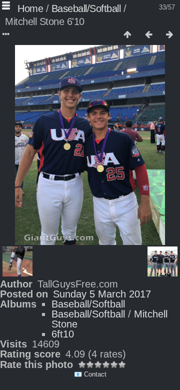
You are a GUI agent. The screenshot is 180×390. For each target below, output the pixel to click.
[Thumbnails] (127, 35)
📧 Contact (90, 374)
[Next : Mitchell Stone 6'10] (169, 35)
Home (30, 8)
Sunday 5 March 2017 (102, 294)
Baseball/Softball (86, 8)
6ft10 (63, 334)
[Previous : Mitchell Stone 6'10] (148, 35)
